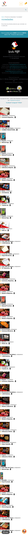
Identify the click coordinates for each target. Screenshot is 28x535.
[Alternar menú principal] (21, 3)
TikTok (19, 102)
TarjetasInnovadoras (15, 100)
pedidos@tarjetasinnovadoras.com (18, 66)
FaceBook (8, 102)
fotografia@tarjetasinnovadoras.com (14, 71)
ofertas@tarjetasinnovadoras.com (17, 64)
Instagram (14, 102)
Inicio (2, 17)
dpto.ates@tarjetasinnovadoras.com (18, 67)
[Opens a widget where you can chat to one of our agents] (5, 532)
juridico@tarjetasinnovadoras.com (18, 72)
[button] (26, 10)
